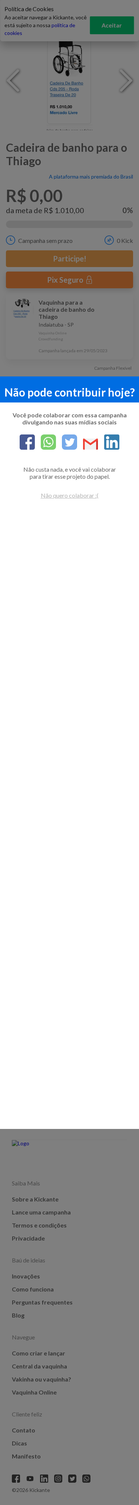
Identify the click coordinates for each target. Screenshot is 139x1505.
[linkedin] (108, 442)
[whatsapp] (45, 442)
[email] (87, 445)
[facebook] (27, 442)
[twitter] (66, 442)
